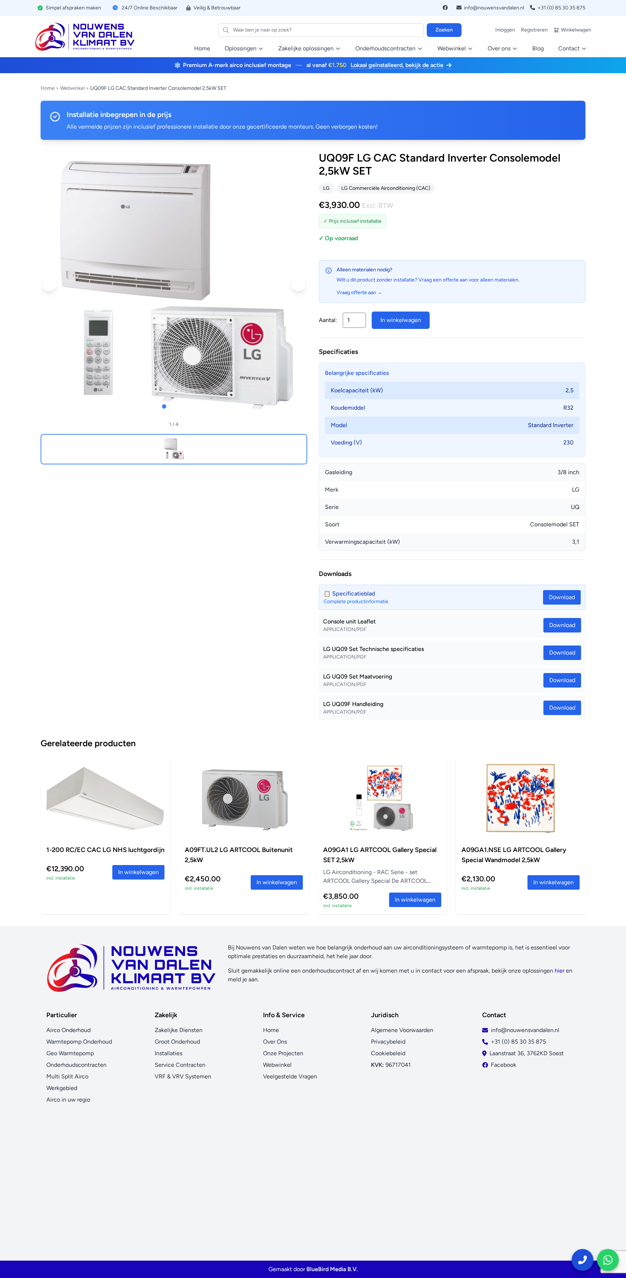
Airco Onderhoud (68, 1030)
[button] (49, 284)
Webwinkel (72, 88)
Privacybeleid (388, 1041)
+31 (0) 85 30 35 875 (561, 8)
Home (202, 48)
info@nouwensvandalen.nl (493, 8)
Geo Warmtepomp (70, 1053)
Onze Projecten (283, 1053)
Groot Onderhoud (177, 1041)
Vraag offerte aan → (359, 292)
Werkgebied (61, 1088)
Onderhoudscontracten (76, 1064)
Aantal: (328, 320)
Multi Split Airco (67, 1076)
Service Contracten (180, 1064)
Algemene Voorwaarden (402, 1030)
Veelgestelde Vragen (290, 1076)
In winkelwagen (400, 320)
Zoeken (444, 30)
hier (559, 970)
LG (326, 188)
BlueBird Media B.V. (332, 1269)
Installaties (168, 1053)
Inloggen (505, 30)
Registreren (534, 30)
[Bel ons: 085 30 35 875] (582, 1260)
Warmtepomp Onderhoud (79, 1041)
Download (562, 625)
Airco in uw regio (68, 1099)
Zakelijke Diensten (179, 1030)
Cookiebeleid (388, 1053)
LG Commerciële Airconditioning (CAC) (385, 188)
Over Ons (275, 1041)
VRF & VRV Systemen (183, 1076)
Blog (538, 48)
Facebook (503, 1064)
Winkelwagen (576, 30)
